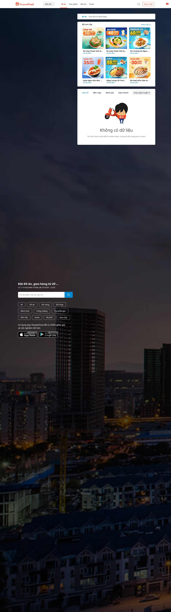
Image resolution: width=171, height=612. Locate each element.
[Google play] (49, 338)
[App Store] (28, 338)
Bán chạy (97, 92)
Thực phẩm (73, 4)
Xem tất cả (146, 24)
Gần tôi (85, 92)
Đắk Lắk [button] (48, 4)
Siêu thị (83, 4)
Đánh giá (110, 92)
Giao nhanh (123, 92)
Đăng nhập (148, 4)
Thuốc (91, 4)
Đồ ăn (63, 4)
